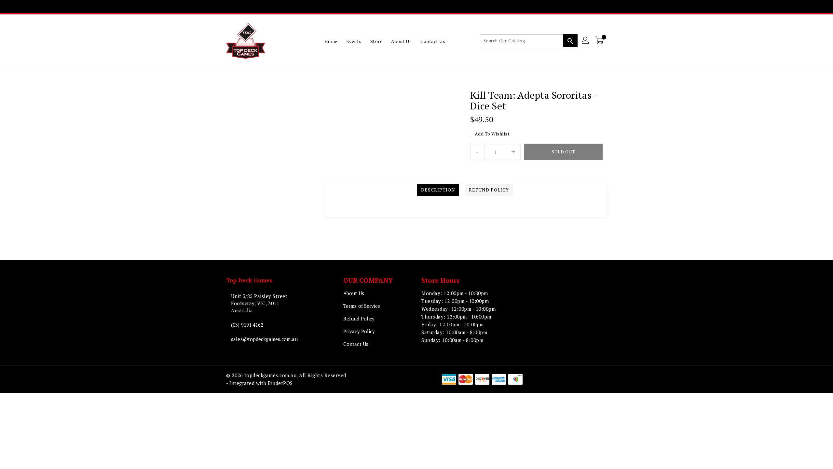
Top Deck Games (249, 280)
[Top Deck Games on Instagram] (410, 6)
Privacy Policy (359, 331)
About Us (353, 293)
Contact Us (355, 344)
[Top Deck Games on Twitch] (435, 6)
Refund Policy (359, 318)
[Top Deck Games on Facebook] (385, 6)
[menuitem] (331, 41)
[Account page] (585, 40)
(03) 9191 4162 (247, 324)
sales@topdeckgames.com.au (264, 339)
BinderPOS (280, 383)
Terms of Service (361, 306)
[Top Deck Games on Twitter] (397, 6)
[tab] (438, 190)
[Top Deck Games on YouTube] (422, 6)
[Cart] (600, 40)
